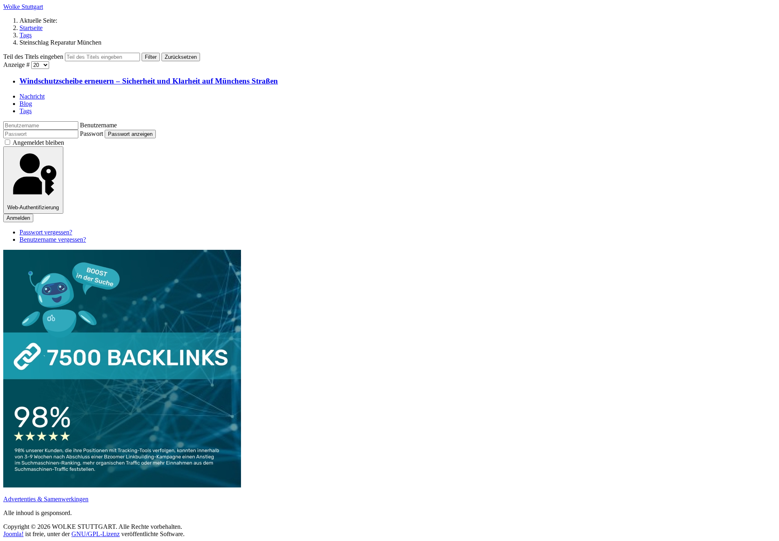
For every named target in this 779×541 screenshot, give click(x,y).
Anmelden (18, 218)
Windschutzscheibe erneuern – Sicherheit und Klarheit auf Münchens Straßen (148, 81)
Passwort (91, 133)
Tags (25, 110)
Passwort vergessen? (45, 232)
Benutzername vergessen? (52, 239)
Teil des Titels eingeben (34, 56)
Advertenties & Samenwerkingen (45, 499)
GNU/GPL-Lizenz (95, 533)
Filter (151, 57)
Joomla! (13, 533)
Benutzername (98, 125)
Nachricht (32, 96)
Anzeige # (17, 64)
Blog (25, 103)
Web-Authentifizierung (33, 207)
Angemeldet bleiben (38, 142)
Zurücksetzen (181, 57)
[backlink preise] (122, 485)
